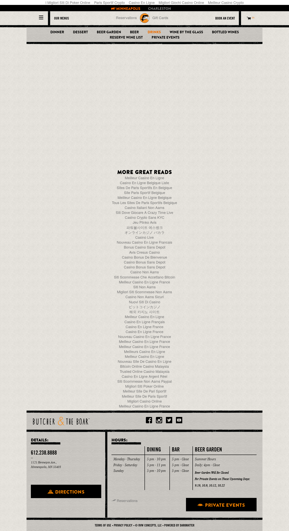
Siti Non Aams (144, 286)
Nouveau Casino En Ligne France (144, 336)
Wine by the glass (186, 32)
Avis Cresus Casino (144, 252)
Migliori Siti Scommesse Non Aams (144, 291)
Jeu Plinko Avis (144, 222)
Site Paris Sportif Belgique (144, 192)
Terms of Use (103, 525)
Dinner (57, 32)
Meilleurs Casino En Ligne (144, 351)
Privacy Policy (123, 525)
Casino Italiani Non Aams (144, 207)
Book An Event (225, 18)
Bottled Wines (225, 32)
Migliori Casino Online (144, 401)
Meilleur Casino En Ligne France (144, 281)
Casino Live (144, 237)
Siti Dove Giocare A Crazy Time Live (144, 212)
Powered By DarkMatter (179, 525)
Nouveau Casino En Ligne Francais (144, 242)
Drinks (154, 32)
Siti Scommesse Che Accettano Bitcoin (144, 276)
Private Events (165, 37)
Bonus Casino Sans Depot (144, 247)
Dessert (80, 32)
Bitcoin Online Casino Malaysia (144, 366)
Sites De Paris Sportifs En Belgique (144, 187)
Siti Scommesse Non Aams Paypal (144, 381)
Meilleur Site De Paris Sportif (144, 396)
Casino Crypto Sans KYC (144, 217)
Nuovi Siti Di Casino (144, 301)
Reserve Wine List (126, 37)
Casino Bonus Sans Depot (144, 262)
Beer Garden (109, 32)
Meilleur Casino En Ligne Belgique (145, 197)
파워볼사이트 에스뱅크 (144, 227)
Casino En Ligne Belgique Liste (144, 182)
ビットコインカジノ (144, 306)
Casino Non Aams (144, 271)
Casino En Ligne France (144, 326)
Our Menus (61, 18)
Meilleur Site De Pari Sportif (144, 391)
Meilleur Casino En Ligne (144, 177)
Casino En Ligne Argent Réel (144, 376)
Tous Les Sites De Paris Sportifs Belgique (144, 202)
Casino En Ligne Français (144, 321)
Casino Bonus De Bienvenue (144, 257)
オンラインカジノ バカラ (145, 232)
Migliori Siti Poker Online (144, 386)
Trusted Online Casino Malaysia (144, 371)
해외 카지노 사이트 (144, 311)
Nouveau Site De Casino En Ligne (144, 361)
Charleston (159, 8)
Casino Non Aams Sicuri (144, 296)
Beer (134, 32)
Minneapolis (128, 8)
